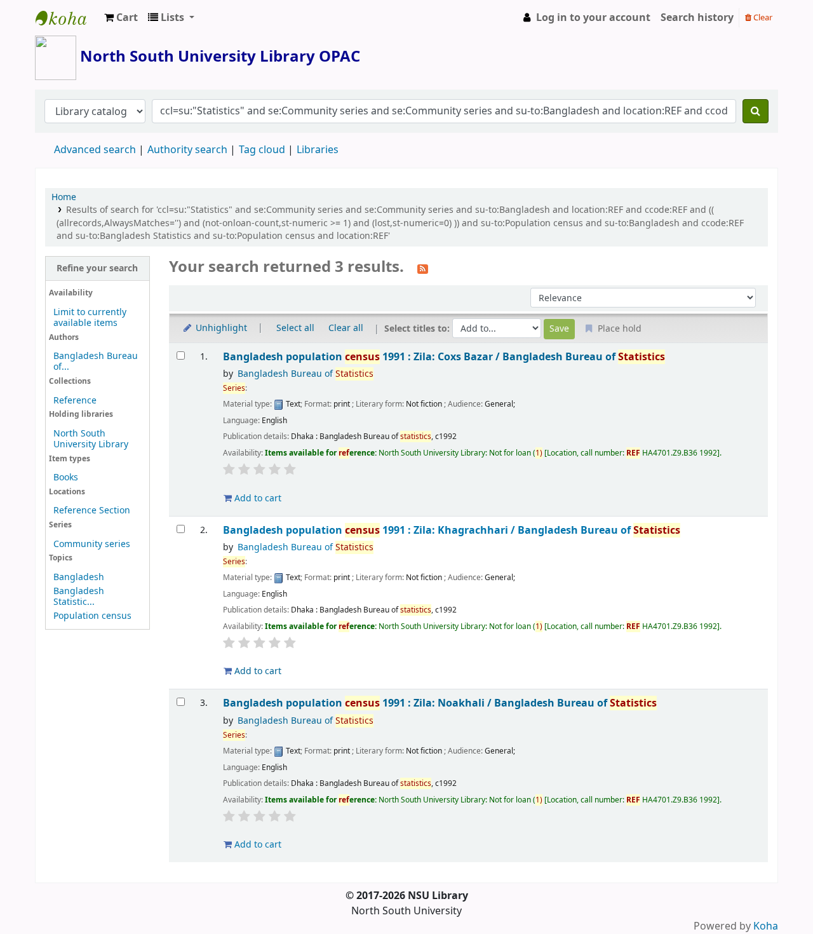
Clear (761, 17)
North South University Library (67, 17)
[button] (121, 17)
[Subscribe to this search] (423, 268)
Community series (91, 544)
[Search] (755, 111)
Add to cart (256, 498)
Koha (765, 926)
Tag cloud (262, 150)
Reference (75, 400)
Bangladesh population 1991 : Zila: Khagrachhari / (451, 530)
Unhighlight (220, 328)
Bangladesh (78, 577)
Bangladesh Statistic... (78, 597)
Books (65, 477)
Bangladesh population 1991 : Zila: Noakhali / (440, 703)
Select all (295, 328)
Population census (92, 616)
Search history (697, 17)
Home (63, 197)
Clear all (345, 328)
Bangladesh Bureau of (305, 374)
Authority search (187, 150)
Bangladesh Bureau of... (95, 361)
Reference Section (91, 510)
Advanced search (95, 150)
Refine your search (97, 268)
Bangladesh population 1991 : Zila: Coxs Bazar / (444, 357)
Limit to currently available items (89, 318)
